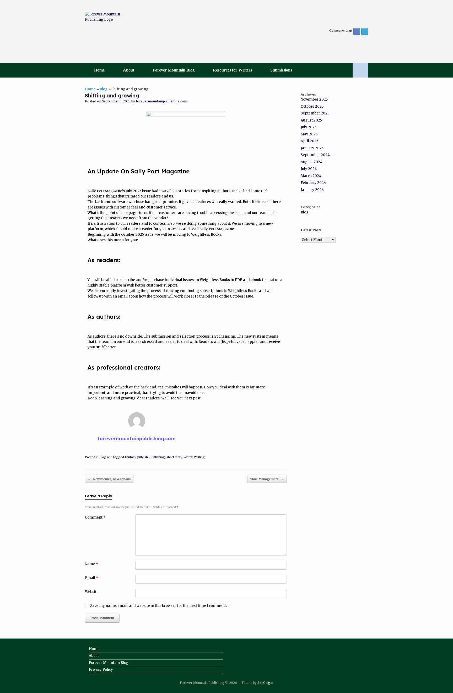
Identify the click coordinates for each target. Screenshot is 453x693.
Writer (188, 457)
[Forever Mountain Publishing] (104, 31)
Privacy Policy (101, 669)
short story (174, 457)
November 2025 (314, 99)
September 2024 (315, 155)
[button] (360, 70)
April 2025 (309, 141)
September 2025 (315, 113)
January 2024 (312, 190)
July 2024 (309, 169)
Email (91, 578)
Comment (95, 517)
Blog (103, 89)
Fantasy (130, 457)
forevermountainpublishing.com (161, 101)
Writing (199, 457)
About (128, 70)
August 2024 (311, 162)
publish (142, 457)
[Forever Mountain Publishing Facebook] (356, 31)
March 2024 (311, 176)
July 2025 (308, 127)
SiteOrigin (265, 683)
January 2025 (312, 148)
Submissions (281, 70)
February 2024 (313, 182)
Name (91, 564)
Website (92, 592)
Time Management (267, 479)
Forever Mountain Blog (174, 70)
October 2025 (312, 106)
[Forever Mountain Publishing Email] (364, 31)
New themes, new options (109, 479)
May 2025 (309, 134)
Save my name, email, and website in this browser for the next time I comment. (158, 605)
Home (99, 70)
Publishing (157, 457)
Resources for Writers (232, 70)
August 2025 (311, 120)
